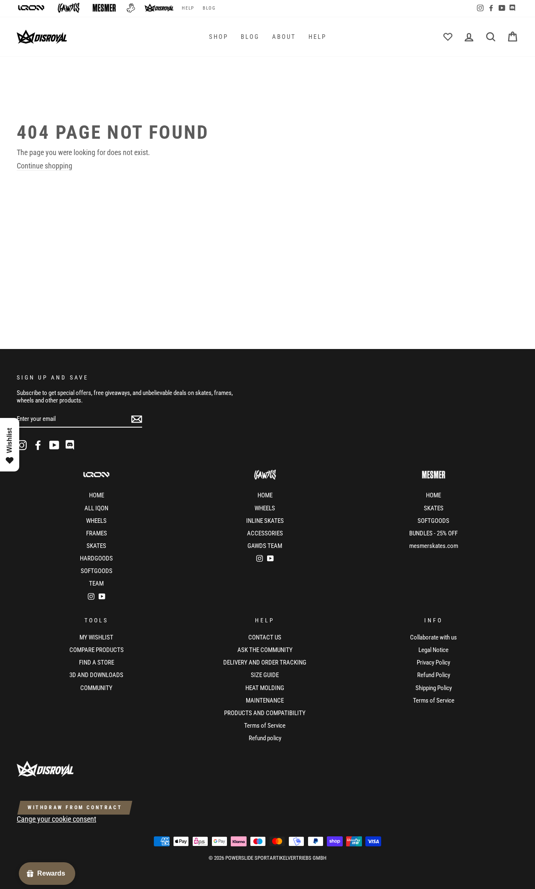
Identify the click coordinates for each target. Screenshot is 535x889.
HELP (188, 8)
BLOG (209, 8)
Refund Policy (433, 675)
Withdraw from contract (75, 807)
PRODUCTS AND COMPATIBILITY (265, 713)
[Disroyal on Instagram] (22, 445)
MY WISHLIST (96, 637)
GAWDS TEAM (264, 546)
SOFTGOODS (96, 571)
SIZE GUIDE (265, 675)
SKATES (96, 546)
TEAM (96, 583)
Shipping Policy (433, 688)
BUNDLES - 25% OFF (433, 533)
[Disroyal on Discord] (71, 445)
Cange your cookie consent (56, 819)
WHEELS (96, 521)
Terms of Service (264, 725)
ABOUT (284, 37)
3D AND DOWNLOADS (96, 675)
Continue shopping (44, 165)
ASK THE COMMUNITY (265, 650)
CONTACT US (264, 637)
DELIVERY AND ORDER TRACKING (264, 662)
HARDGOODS (96, 558)
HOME (96, 495)
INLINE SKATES (265, 521)
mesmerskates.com (433, 546)
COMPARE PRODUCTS (96, 650)
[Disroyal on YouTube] (54, 445)
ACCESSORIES (265, 533)
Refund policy (265, 738)
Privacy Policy (433, 662)
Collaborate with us (433, 637)
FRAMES (96, 533)
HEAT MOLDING (264, 688)
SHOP (218, 37)
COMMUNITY (96, 688)
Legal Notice (433, 650)
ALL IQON (96, 508)
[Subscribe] (136, 419)
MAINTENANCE (265, 700)
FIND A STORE (96, 662)
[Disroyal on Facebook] (38, 445)
